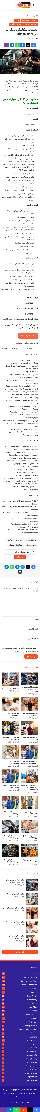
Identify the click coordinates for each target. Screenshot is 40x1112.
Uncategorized (32, 1051)
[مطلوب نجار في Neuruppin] (10, 752)
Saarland (33, 1037)
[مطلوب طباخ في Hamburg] (10, 704)
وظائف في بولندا (31, 1080)
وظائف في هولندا (31, 1059)
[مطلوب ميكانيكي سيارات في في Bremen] (10, 826)
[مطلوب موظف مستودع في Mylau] (29, 704)
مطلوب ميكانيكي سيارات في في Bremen (11, 836)
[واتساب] (17, 45)
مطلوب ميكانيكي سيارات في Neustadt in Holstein (30, 689)
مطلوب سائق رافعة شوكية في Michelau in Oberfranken (29, 787)
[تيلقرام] (12, 45)
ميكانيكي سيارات (15, 545)
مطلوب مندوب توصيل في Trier (30, 860)
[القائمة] (37, 5)
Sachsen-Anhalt (30, 996)
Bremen (34, 1033)
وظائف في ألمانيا (15, 24)
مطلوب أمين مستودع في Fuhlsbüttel (30, 812)
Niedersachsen (31, 1014)
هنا (17, 343)
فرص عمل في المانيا (30, 24)
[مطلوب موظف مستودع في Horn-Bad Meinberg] (29, 752)
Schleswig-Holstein (29, 1026)
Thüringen (33, 1022)
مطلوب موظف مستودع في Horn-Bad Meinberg (29, 762)
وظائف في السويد (31, 1073)
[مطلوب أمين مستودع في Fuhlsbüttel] (29, 802)
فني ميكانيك (30, 545)
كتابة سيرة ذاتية (32, 1055)
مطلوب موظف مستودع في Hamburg (30, 836)
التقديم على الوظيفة (28, 336)
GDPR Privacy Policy (10, 1093)
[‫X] (28, 45)
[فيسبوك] (33, 45)
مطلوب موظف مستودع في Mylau (30, 714)
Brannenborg (32, 1000)
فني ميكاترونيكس (13, 540)
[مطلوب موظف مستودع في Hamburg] (29, 826)
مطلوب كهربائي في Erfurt (10, 688)
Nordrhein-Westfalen (29, 21)
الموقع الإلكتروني (33, 638)
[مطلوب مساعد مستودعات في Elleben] (10, 802)
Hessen (34, 1011)
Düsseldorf (30, 540)
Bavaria (34, 992)
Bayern (34, 1044)
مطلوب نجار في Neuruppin (14, 762)
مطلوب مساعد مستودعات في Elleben (10, 812)
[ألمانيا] (24, 5)
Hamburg (33, 1018)
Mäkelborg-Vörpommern (27, 1029)
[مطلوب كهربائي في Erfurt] (10, 679)
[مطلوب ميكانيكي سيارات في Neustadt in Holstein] (29, 679)
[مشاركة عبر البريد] (20, 572)
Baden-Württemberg (29, 985)
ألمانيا (28, 16)
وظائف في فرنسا (31, 1062)
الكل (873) (20, 952)
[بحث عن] (33, 5)
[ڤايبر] (6, 45)
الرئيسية (33, 16)
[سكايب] (22, 567)
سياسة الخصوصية (24, 1093)
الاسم (36, 619)
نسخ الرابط (20, 557)
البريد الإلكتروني (32, 629)
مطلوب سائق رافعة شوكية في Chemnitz (10, 738)
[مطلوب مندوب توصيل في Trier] (29, 850)
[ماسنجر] (22, 45)
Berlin (34, 1003)
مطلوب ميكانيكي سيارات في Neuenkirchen (11, 860)
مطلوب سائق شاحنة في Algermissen (30, 738)
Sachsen (33, 988)
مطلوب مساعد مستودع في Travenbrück (10, 786)
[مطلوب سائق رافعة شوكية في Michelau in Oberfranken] (29, 776)
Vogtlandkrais (32, 1077)
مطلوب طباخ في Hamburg (13, 714)
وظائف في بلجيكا (31, 1066)
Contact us (20, 1097)
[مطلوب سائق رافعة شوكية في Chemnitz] (10, 728)
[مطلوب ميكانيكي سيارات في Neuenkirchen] (10, 850)
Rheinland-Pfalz (30, 1007)
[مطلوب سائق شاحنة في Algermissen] (29, 728)
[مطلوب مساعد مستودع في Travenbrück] (10, 776)
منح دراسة (33, 1069)
